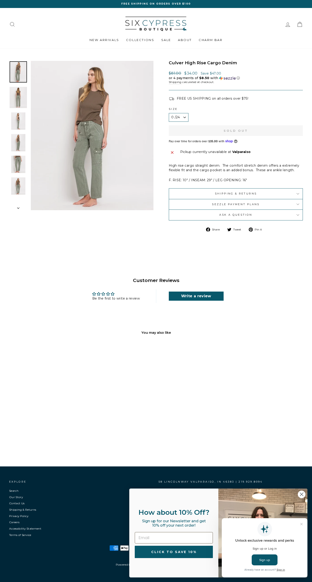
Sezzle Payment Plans (235, 204)
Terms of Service (20, 535)
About (185, 40)
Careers (14, 522)
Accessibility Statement (25, 528)
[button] (236, 78)
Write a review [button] (196, 296)
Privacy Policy (18, 516)
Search (14, 490)
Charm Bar (210, 40)
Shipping (175, 82)
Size (173, 109)
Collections (140, 40)
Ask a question (235, 214)
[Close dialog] (302, 494)
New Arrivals (104, 40)
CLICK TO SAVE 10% (174, 552)
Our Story (16, 497)
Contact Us (17, 503)
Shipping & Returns (236, 193)
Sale (166, 40)
